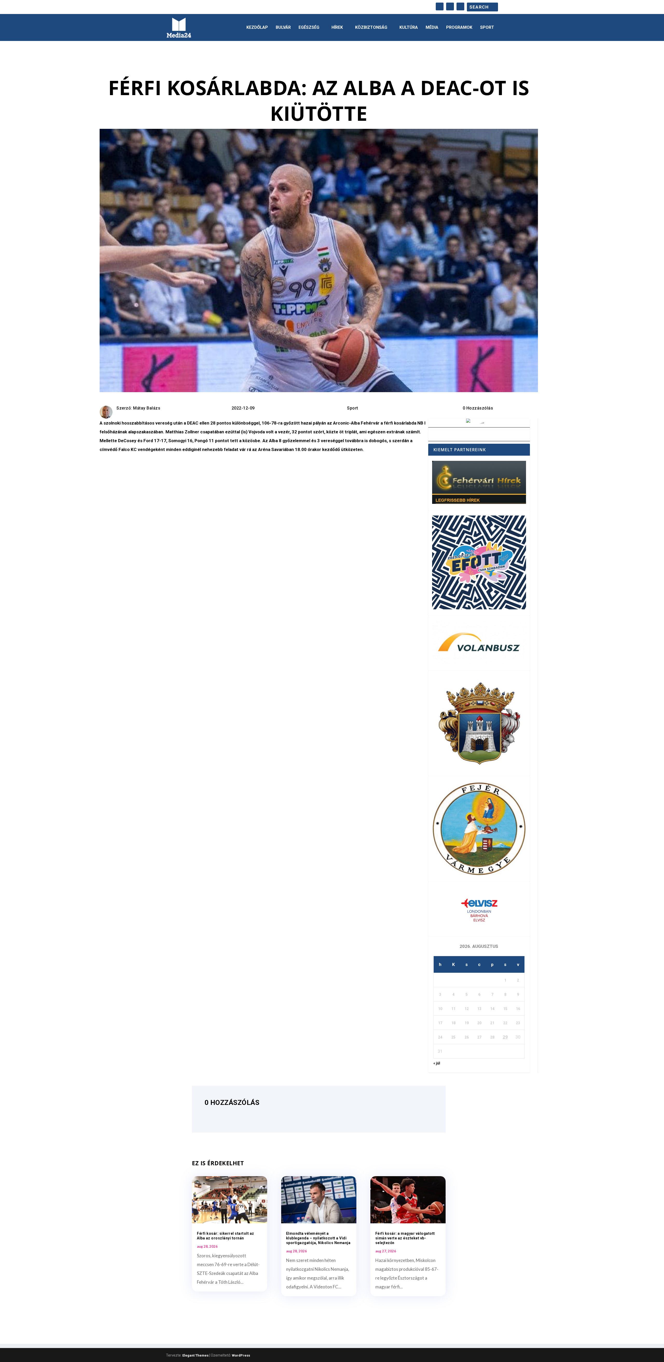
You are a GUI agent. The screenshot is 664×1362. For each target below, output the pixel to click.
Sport (487, 27)
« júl (436, 1063)
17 (440, 1023)
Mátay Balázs (146, 408)
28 (492, 1037)
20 (479, 1023)
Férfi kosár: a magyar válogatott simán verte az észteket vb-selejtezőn (405, 1238)
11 (453, 1009)
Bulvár (283, 27)
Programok (459, 27)
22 (505, 1023)
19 (467, 1023)
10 (440, 1009)
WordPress (241, 1355)
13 (479, 1009)
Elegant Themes (195, 1355)
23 (518, 1023)
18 (453, 1023)
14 (492, 1009)
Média (432, 27)
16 (518, 1009)
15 (505, 1009)
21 (492, 1023)
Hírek (337, 27)
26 (467, 1037)
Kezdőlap (257, 27)
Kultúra (408, 27)
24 (440, 1037)
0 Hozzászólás (478, 408)
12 (467, 1009)
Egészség (309, 27)
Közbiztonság (371, 27)
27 (479, 1037)
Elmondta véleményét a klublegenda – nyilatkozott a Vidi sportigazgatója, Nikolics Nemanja (318, 1238)
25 (453, 1037)
